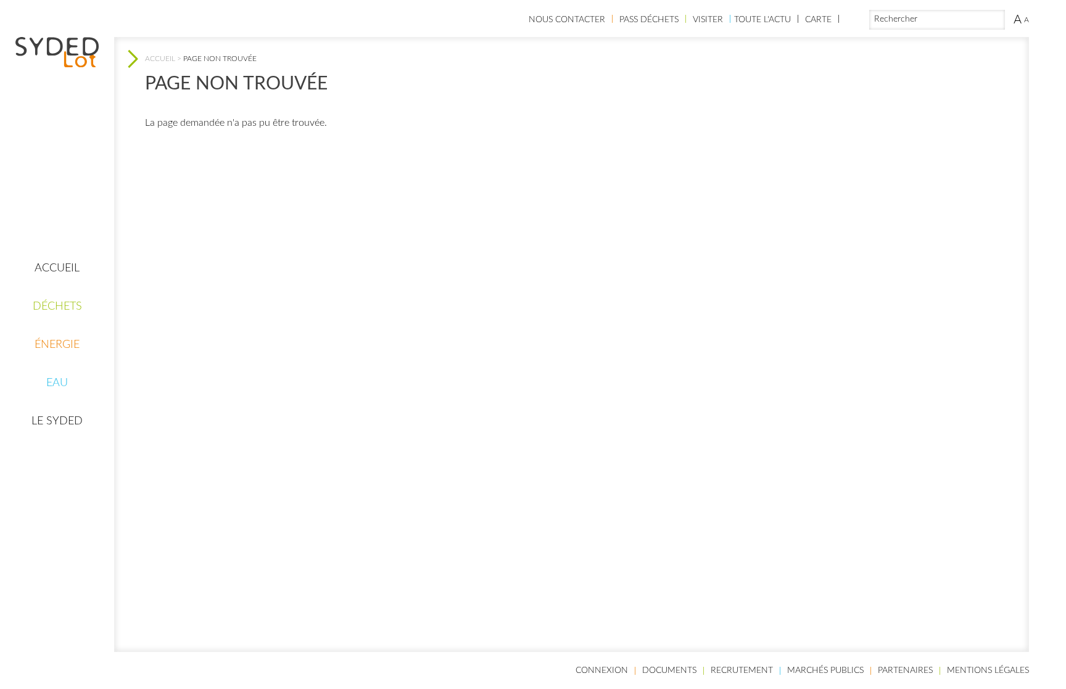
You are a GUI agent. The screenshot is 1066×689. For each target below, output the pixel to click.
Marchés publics (825, 670)
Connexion (602, 670)
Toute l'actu (762, 19)
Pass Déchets (649, 19)
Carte (818, 19)
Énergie (57, 344)
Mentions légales (988, 670)
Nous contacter (567, 19)
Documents (669, 670)
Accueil (57, 268)
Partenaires (905, 670)
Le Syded (57, 421)
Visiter (708, 19)
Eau (57, 383)
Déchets (57, 306)
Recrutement (742, 670)
